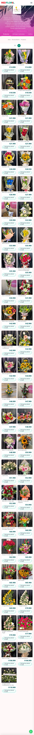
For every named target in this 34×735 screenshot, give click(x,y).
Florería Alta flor (16, 39)
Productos (6, 34)
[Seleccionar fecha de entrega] (15, 45)
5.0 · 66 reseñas (9, 31)
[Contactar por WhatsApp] (31, 731)
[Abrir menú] (31, 3)
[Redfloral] (7, 3)
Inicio (9, 39)
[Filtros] (19, 45)
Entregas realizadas (19, 34)
